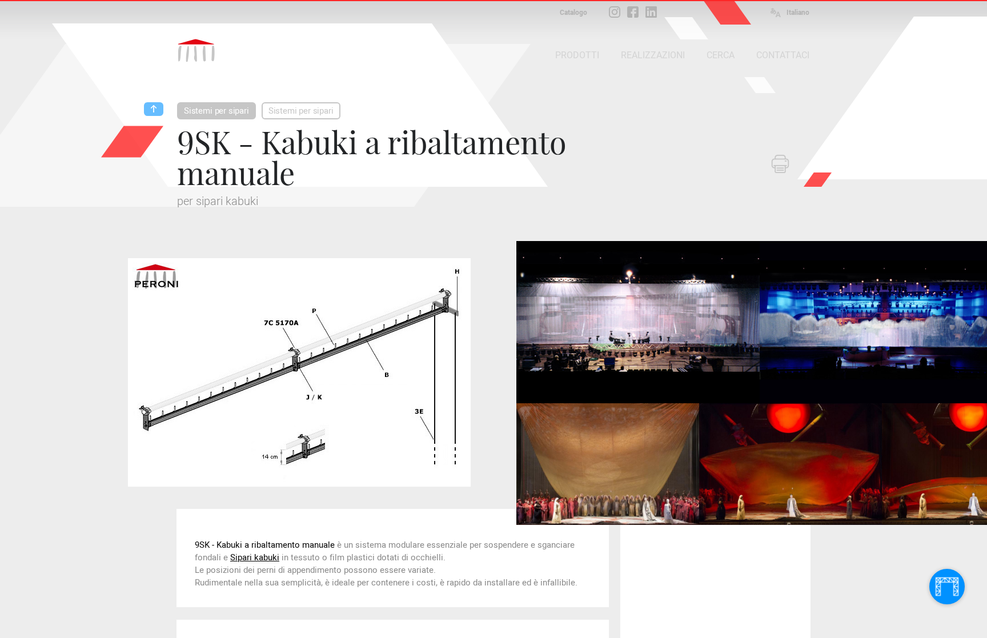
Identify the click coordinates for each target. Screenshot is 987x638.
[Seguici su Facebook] (633, 12)
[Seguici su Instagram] (614, 12)
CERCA (721, 55)
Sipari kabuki (254, 557)
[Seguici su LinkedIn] (651, 12)
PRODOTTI (577, 55)
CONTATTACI (782, 55)
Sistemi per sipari (216, 111)
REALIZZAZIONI (653, 55)
